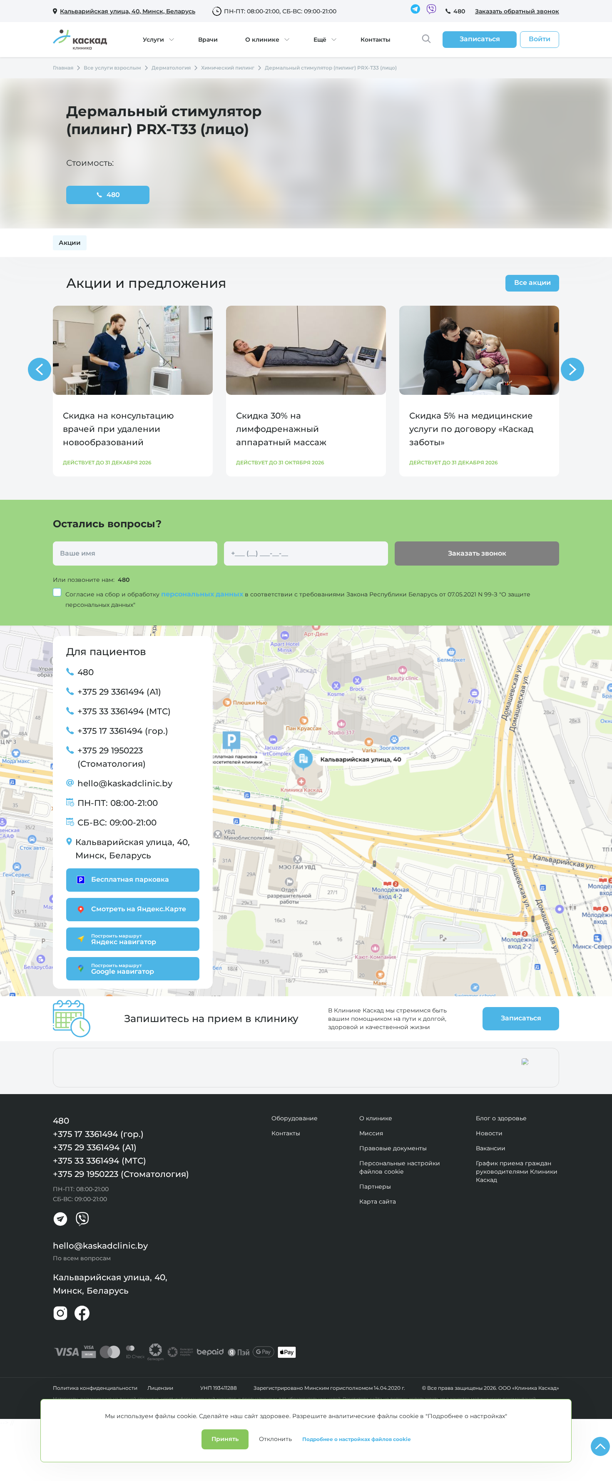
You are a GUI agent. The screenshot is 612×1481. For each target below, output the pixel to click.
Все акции (532, 282)
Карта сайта (377, 1201)
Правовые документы (393, 1148)
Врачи (208, 39)
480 (459, 11)
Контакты (376, 39)
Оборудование (294, 1118)
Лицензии (160, 1388)
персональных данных (203, 594)
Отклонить (275, 1439)
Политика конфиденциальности (95, 1388)
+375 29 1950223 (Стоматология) (111, 757)
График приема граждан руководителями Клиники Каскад (516, 1171)
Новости (489, 1133)
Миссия (371, 1133)
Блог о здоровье (501, 1118)
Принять (225, 1439)
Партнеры (375, 1186)
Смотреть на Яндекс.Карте (138, 909)
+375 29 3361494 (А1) (119, 691)
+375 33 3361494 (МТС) (124, 711)
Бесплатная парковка (130, 879)
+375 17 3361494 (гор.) (122, 731)
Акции (70, 242)
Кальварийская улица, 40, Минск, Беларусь (132, 849)
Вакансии (490, 1148)
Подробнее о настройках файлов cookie (356, 1439)
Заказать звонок (477, 553)
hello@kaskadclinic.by (124, 783)
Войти (539, 38)
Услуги (153, 39)
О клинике (262, 39)
